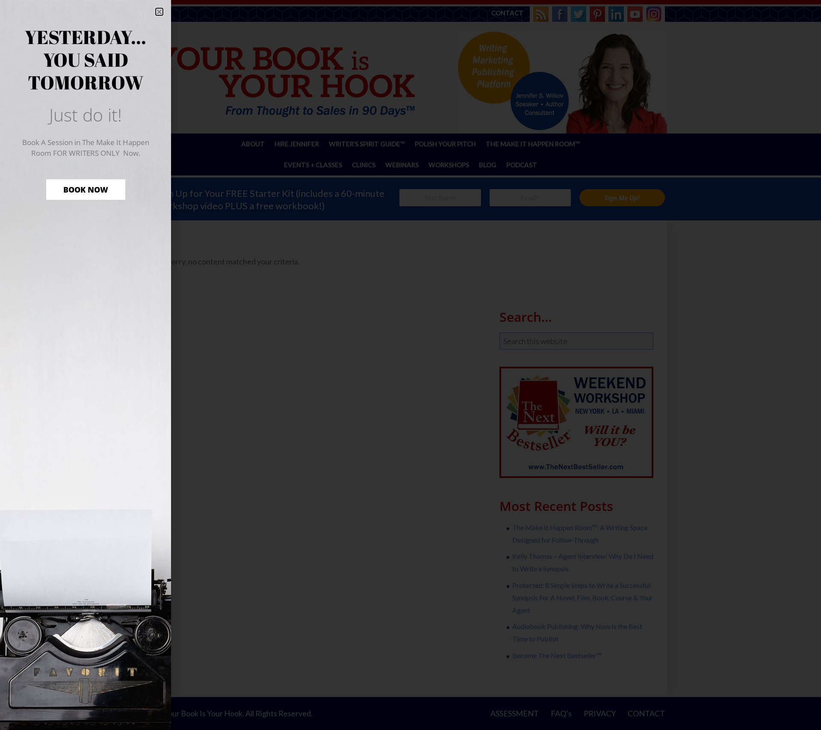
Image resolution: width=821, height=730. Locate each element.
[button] (159, 12)
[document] (410, 365)
